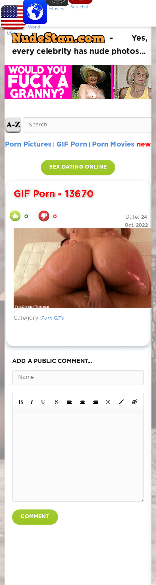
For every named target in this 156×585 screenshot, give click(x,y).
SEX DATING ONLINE (78, 167)
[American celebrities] (11, 15)
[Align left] (69, 402)
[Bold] (21, 402)
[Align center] (82, 402)
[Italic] (32, 402)
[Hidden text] (134, 402)
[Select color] (121, 402)
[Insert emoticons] (108, 402)
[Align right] (95, 402)
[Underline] (43, 402)
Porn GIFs (52, 318)
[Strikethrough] (56, 402)
